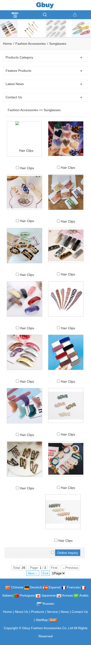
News (65, 612)
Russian (48, 603)
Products (37, 612)
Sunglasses (57, 43)
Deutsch (35, 587)
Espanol (54, 587)
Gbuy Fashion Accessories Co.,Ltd (47, 628)
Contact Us (80, 612)
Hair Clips (27, 168)
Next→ (33, 573)
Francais (73, 587)
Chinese (16, 587)
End (45, 573)
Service (52, 612)
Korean (67, 595)
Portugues (27, 595)
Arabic (84, 595)
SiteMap (42, 620)
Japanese (48, 595)
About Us (21, 612)
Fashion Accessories (30, 43)
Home (7, 43)
